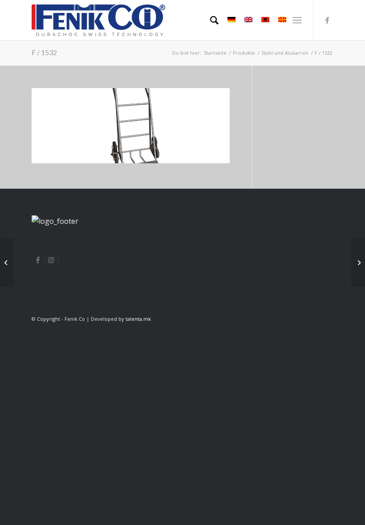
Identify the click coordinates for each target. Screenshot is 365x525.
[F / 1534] (358, 262)
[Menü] (297, 20)
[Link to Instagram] (51, 260)
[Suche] (210, 20)
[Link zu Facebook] (327, 20)
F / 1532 (44, 52)
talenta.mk (138, 318)
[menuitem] (210, 20)
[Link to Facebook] (38, 260)
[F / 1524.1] (7, 262)
